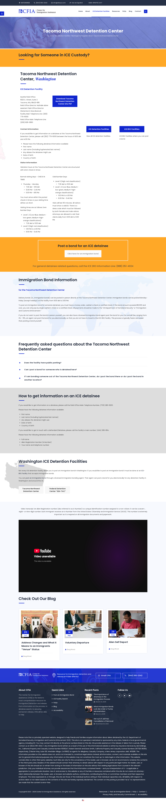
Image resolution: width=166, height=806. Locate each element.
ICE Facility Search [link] (61, 699)
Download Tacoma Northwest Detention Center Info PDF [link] (65, 101)
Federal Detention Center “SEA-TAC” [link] (57, 489)
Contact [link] (138, 11)
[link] (2, 14)
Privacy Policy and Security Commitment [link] (119, 794)
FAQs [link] (124, 11)
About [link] (87, 11)
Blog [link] (130, 11)
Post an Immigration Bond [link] (64, 695)
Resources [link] (116, 11)
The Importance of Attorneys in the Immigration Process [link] (102, 696)
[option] (39, 634)
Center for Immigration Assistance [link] (48, 792)
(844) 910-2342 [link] (41, 3)
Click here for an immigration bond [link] (83, 253)
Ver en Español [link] (77, 3)
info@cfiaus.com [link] (59, 3)
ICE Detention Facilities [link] (101, 11)
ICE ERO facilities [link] (131, 129)
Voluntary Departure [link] (77, 642)
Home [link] (80, 11)
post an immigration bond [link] (36, 478)
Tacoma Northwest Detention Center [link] (31, 489)
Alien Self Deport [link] (118, 642)
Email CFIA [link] (106, 675)
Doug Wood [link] (27, 656)
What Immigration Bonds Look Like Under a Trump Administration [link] (103, 708)
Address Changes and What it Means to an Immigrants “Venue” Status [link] (38, 646)
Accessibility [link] (58, 710)
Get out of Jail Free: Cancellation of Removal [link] (103, 720)
